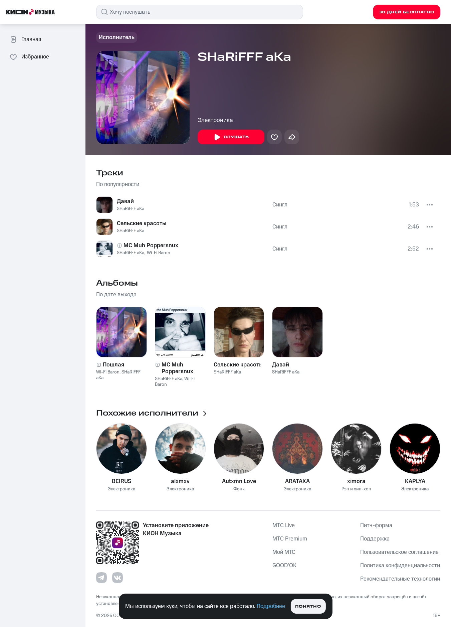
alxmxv (180, 481)
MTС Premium (289, 539)
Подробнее (271, 606)
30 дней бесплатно (406, 12)
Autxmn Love (239, 481)
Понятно (308, 606)
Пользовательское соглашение (399, 552)
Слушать (236, 137)
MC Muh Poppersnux (151, 246)
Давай (125, 201)
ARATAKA (297, 481)
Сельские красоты (142, 223)
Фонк (239, 489)
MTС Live (283, 525)
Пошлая (113, 364)
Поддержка (375, 539)
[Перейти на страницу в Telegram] (101, 577)
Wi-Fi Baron (158, 253)
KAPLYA (415, 481)
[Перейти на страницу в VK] (117, 577)
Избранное (35, 57)
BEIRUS (121, 481)
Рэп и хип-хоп (356, 489)
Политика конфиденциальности (400, 566)
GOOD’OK (284, 566)
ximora (356, 481)
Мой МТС (283, 552)
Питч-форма (376, 525)
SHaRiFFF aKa (130, 208)
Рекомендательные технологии (400, 579)
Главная (31, 39)
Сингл (279, 205)
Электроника (215, 120)
